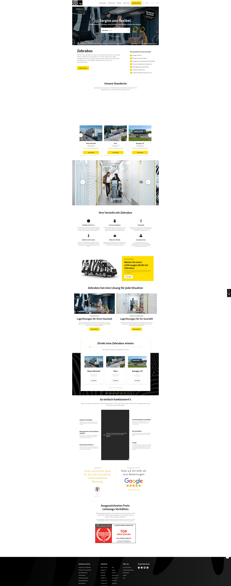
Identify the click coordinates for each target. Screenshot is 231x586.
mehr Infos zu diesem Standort (90, 148)
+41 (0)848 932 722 (121, 393)
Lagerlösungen (102, 3)
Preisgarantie (126, 572)
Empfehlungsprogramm (128, 570)
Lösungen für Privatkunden (85, 567)
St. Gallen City (104, 580)
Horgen (113, 570)
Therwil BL (114, 580)
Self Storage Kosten (83, 572)
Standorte (119, 3)
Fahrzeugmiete (82, 575)
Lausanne (114, 572)
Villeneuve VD (104, 583)
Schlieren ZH (115, 578)
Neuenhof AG (115, 575)
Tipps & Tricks (126, 3)
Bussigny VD (103, 570)
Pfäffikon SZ (103, 578)
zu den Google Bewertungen (133, 489)
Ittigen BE (103, 572)
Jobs (124, 578)
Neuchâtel (103, 575)
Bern (113, 567)
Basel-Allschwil (104, 567)
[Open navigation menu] (158, 3)
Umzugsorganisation (83, 580)
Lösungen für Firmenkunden (85, 570)
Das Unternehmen (127, 567)
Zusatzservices (111, 3)
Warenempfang (82, 583)
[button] (122, 102)
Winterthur (114, 583)
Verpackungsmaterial (83, 578)
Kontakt (125, 575)
